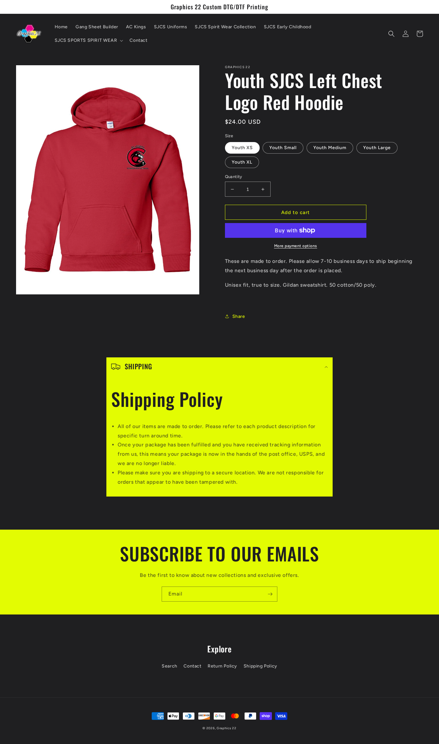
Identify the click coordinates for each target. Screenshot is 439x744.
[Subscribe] (270, 594)
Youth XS (242, 147)
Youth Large (377, 147)
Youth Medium (329, 147)
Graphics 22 (227, 728)
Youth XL (242, 162)
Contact (192, 666)
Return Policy (222, 666)
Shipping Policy (260, 666)
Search (169, 666)
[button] (88, 40)
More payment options (295, 246)
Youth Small (283, 147)
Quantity (233, 176)
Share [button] (238, 316)
